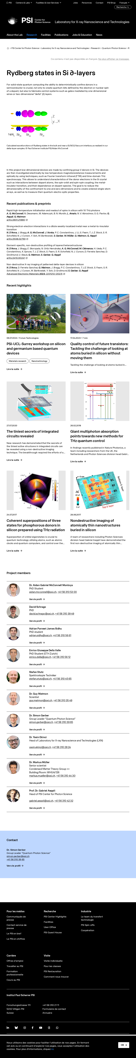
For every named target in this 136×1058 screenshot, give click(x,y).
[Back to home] (28, 20)
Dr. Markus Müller (39, 762)
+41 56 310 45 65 (62, 678)
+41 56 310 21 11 (50, 1005)
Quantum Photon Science (114, 48)
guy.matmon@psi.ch (40, 700)
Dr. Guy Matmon (38, 693)
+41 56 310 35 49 (62, 700)
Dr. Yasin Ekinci (38, 737)
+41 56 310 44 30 (65, 775)
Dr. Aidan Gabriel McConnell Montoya (51, 585)
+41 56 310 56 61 (62, 635)
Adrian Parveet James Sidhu (45, 628)
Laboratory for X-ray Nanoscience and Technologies (92, 22)
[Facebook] (32, 1027)
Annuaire (47, 1012)
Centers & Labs (23, 3)
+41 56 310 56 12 (61, 657)
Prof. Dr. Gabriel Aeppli (42, 790)
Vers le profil (35, 599)
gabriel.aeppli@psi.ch (41, 800)
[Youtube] (40, 1027)
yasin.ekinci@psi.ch (40, 747)
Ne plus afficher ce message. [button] (113, 59)
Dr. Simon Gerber (39, 715)
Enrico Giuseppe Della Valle (45, 650)
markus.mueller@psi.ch (42, 775)
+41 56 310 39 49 (64, 613)
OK (122, 1045)
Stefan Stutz (36, 672)
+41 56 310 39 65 (63, 722)
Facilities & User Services (47, 3)
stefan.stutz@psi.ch (40, 678)
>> (68, 769)
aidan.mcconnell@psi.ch (42, 592)
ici (52, 1049)
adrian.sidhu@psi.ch (40, 635)
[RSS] (49, 1027)
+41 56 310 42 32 (63, 800)
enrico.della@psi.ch (40, 657)
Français (123, 3)
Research (95, 48)
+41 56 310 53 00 (67, 592)
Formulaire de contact (54, 1009)
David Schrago (37, 606)
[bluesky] (16, 1027)
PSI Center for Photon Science (25, 48)
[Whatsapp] (57, 1027)
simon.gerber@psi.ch (41, 722)
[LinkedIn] (8, 1027)
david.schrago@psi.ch (41, 613)
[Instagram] (25, 1027)
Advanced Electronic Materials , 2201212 (34, 273)
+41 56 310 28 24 (61, 747)
